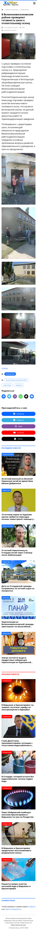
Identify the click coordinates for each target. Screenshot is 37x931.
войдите (31, 906)
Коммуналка (10, 374)
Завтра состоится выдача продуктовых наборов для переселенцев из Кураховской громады (16, 660)
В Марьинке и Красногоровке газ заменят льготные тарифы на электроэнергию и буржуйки (18, 707)
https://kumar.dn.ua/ (18, 925)
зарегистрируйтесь (13, 909)
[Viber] (15, 396)
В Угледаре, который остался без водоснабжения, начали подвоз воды (18, 778)
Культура (6, 598)
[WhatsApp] (20, 396)
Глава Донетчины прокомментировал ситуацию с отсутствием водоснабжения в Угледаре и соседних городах (17, 743)
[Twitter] (26, 396)
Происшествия (8, 454)
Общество (6, 490)
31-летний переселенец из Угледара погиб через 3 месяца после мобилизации (17, 552)
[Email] (32, 396)
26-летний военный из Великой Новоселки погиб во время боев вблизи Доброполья (17, 481)
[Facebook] (4, 396)
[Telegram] (9, 396)
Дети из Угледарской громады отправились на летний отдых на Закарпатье (18, 588)
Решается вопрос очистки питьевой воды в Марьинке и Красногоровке (16, 886)
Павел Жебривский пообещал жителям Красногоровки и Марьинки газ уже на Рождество (18, 814)
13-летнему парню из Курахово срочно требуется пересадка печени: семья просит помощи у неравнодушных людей (17, 516)
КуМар (5, 368)
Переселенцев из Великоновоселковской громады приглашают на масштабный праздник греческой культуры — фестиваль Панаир (18, 624)
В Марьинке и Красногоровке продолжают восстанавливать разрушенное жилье (16, 850)
